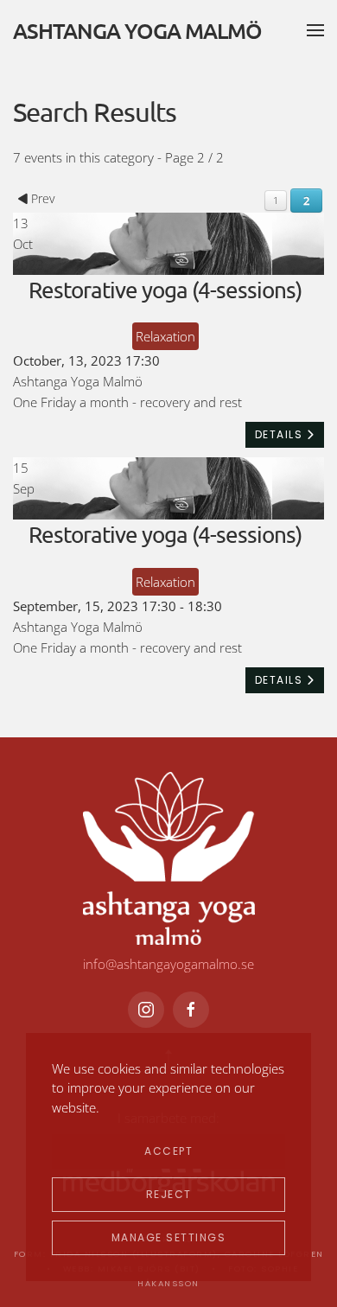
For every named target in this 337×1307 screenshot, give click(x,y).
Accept (168, 1151)
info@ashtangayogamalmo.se (168, 963)
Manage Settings (168, 1237)
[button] (315, 30)
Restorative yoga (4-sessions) (165, 290)
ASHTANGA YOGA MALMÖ (137, 30)
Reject (169, 1194)
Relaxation (165, 336)
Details (281, 434)
